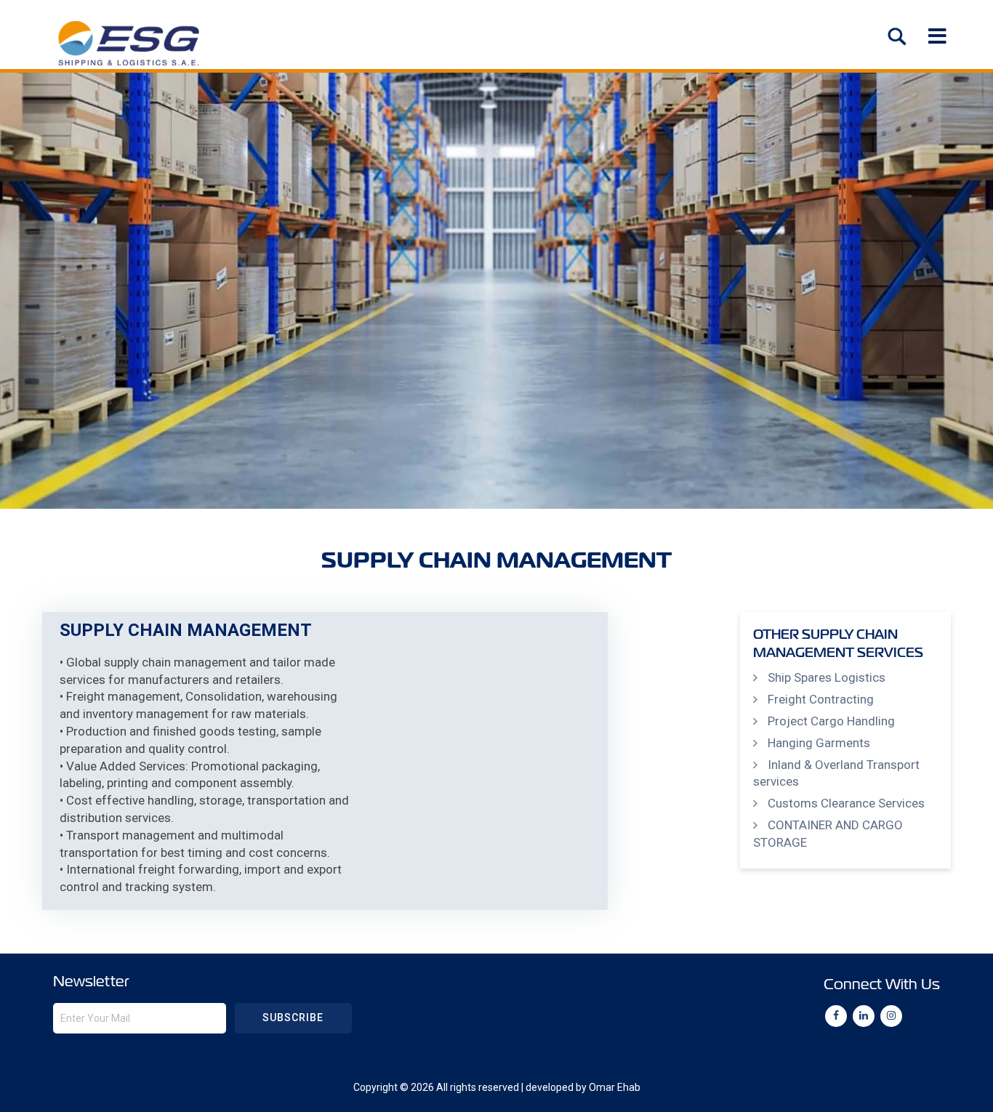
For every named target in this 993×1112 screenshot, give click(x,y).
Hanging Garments (819, 743)
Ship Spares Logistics (826, 677)
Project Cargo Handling (831, 721)
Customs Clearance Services (846, 803)
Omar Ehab (614, 1087)
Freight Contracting (821, 699)
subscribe (292, 1017)
